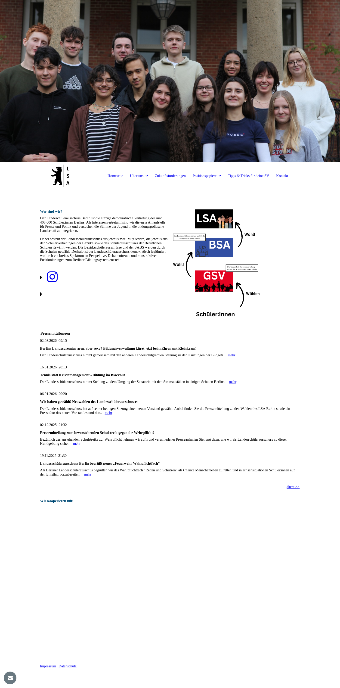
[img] (170, 81)
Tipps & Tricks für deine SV (248, 176)
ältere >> (293, 487)
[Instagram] (52, 277)
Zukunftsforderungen (170, 176)
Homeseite (115, 176)
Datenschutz (68, 666)
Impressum (48, 666)
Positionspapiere (204, 176)
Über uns (136, 176)
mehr (231, 355)
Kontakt (282, 176)
